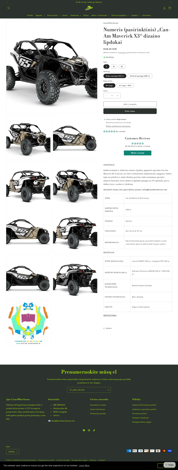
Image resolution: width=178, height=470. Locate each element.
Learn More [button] (84, 466)
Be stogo (109, 85)
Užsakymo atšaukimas (140, 418)
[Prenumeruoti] (108, 390)
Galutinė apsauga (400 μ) (140, 76)
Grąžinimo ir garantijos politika (144, 409)
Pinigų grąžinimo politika (46, 460)
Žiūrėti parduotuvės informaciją (118, 126)
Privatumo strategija (63, 460)
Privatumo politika (139, 413)
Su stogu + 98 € (125, 85)
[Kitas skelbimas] (171, 2)
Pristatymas (122, 52)
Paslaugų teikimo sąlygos (141, 422)
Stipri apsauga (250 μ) (115, 76)
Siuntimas (93, 460)
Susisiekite (101, 460)
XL (122, 66)
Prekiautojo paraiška (98, 413)
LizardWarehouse (17, 460)
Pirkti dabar (130, 111)
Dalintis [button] (109, 328)
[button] (8, 8)
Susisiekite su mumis (98, 405)
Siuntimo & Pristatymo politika (144, 405)
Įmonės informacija (97, 409)
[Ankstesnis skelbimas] (7, 2)
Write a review (137, 153)
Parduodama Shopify (29, 460)
